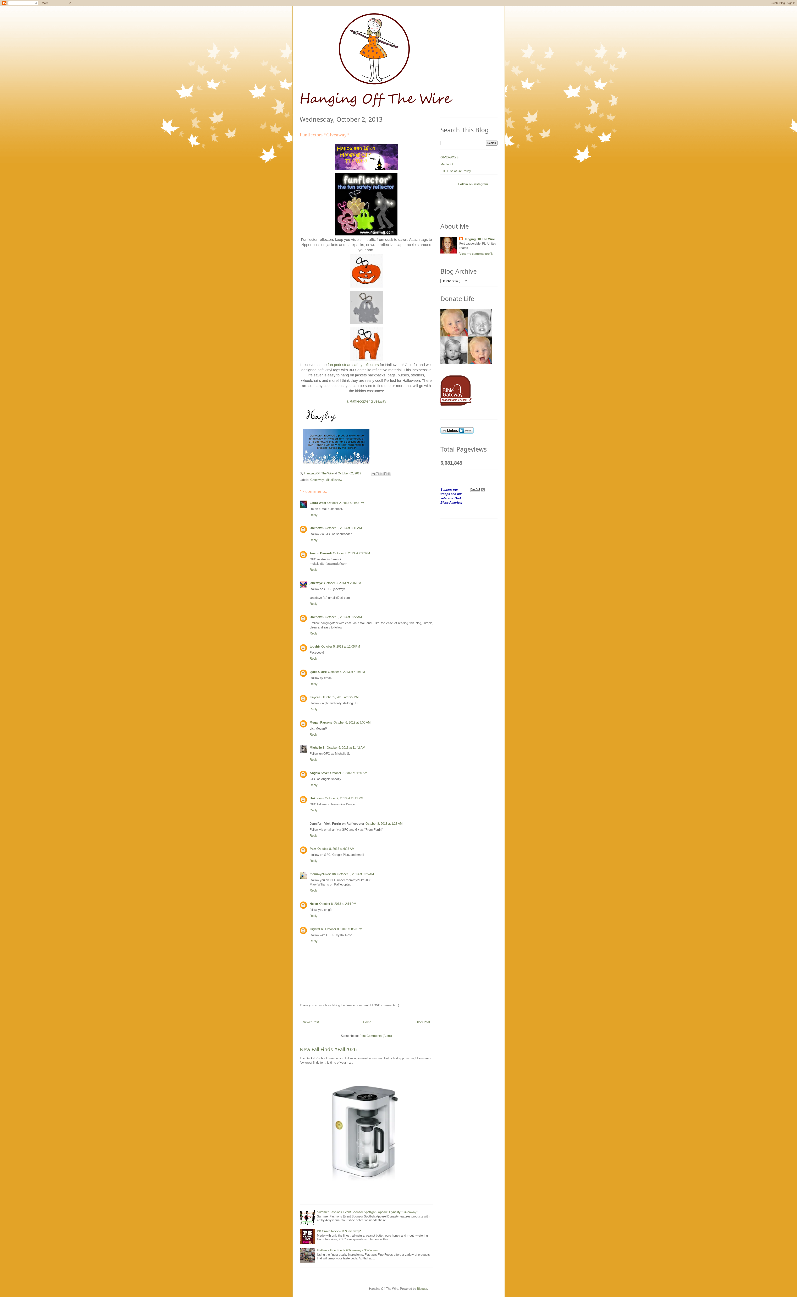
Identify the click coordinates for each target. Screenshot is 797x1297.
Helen (314, 903)
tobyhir (315, 646)
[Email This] (373, 474)
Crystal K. (317, 929)
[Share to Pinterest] (389, 474)
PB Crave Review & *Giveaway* (339, 1231)
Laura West (318, 503)
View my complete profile (476, 253)
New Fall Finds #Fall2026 (328, 1049)
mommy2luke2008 (323, 874)
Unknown (317, 528)
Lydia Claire (318, 672)
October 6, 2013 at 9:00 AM (352, 722)
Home (367, 1022)
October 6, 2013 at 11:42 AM (346, 747)
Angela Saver (319, 773)
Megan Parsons (321, 722)
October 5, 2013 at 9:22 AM (343, 617)
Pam (313, 848)
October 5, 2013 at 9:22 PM (340, 697)
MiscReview (333, 479)
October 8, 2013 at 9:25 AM (355, 874)
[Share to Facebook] (385, 474)
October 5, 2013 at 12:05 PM (340, 646)
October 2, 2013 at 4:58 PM (345, 503)
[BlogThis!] (377, 474)
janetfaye (316, 583)
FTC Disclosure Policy (455, 171)
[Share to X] (381, 474)
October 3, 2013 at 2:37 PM (351, 553)
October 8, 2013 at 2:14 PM (337, 903)
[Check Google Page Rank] (478, 489)
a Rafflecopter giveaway (366, 401)
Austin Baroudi (321, 553)
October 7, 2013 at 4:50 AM (348, 773)
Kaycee (315, 697)
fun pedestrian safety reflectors (353, 365)
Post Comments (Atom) (375, 1035)
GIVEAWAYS (449, 157)
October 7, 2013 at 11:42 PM (344, 798)
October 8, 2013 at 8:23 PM (343, 929)
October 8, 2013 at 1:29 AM (384, 823)
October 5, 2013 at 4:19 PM (346, 672)
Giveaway (317, 479)
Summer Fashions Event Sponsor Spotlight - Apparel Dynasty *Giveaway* (367, 1212)
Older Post (423, 1022)
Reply (314, 515)
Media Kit (446, 164)
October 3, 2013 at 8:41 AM (343, 528)
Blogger (422, 1288)
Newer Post (311, 1022)
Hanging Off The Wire (479, 239)
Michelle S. (317, 747)
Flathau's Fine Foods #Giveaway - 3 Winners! (348, 1250)
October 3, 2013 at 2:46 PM (342, 583)
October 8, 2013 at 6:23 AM (335, 848)
